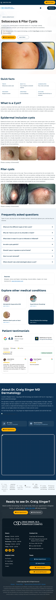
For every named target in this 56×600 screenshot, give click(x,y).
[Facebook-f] (6, 550)
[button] (40, 8)
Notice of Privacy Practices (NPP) (33, 584)
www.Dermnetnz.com (17, 281)
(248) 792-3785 (7, 2)
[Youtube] (13, 550)
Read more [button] (5, 371)
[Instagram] (9, 550)
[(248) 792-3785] (1, 2)
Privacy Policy (19, 584)
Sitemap (13, 584)
